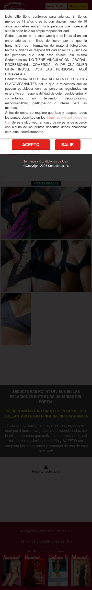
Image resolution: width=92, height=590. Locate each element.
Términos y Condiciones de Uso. (46, 161)
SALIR (67, 144)
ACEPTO (30, 144)
